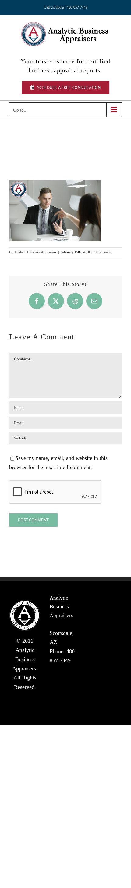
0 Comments (103, 252)
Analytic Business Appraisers (35, 252)
